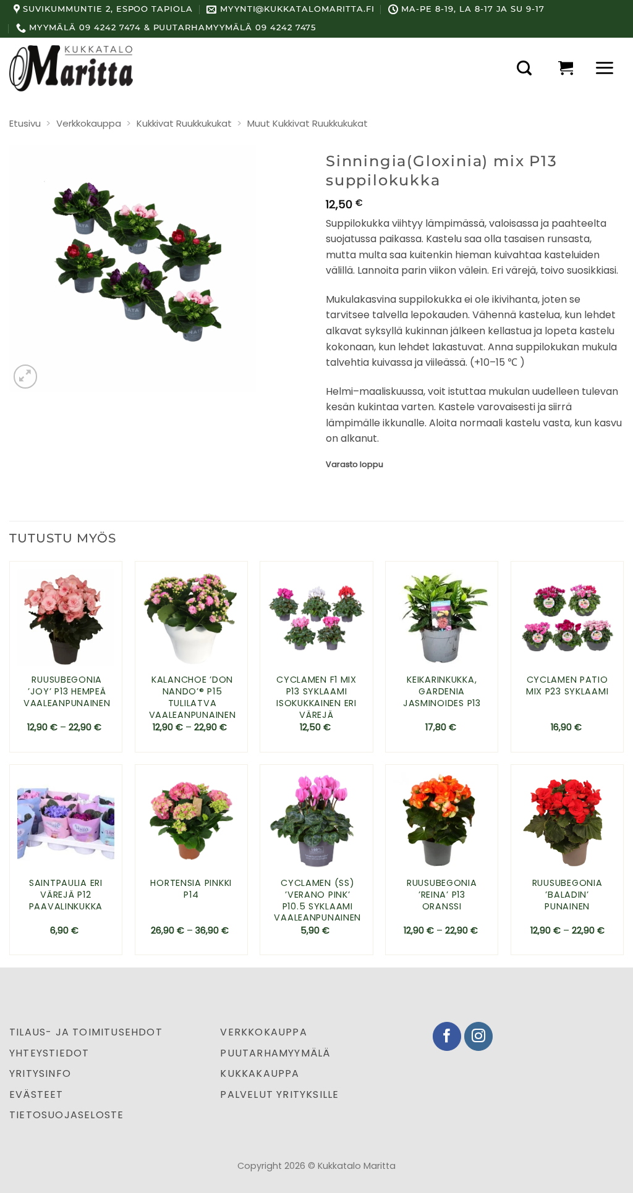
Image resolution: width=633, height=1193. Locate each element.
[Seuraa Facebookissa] (447, 1036)
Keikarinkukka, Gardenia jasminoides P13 (442, 691)
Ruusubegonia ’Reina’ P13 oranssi (442, 894)
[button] (524, 68)
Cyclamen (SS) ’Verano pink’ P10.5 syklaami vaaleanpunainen (317, 900)
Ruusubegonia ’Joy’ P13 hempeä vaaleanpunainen (67, 691)
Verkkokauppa (88, 123)
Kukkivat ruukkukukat (184, 123)
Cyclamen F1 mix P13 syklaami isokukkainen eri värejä (316, 697)
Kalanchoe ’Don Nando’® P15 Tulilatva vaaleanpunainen (192, 697)
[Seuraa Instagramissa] (478, 1036)
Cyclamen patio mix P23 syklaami (567, 685)
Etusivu (25, 123)
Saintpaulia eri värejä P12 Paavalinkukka (66, 894)
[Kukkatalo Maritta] (71, 68)
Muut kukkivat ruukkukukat (307, 123)
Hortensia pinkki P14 (191, 888)
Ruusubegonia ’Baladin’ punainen (567, 894)
